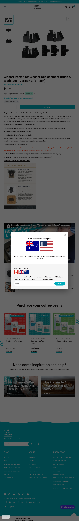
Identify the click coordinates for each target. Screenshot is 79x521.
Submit (59, 283)
